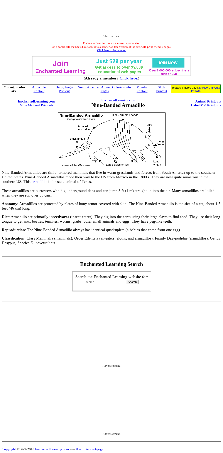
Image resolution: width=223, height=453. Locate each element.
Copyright (9, 449)
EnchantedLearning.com (36, 101)
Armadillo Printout (39, 89)
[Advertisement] (111, 18)
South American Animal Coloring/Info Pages (104, 89)
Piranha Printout (142, 89)
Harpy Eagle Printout (64, 89)
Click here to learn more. (111, 50)
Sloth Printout (161, 89)
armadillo (39, 181)
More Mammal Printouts (36, 105)
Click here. (129, 78)
